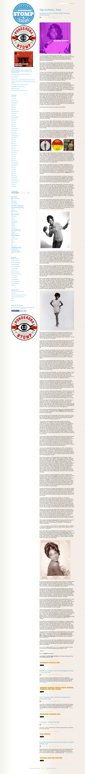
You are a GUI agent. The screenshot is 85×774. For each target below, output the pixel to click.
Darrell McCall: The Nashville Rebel (19, 90)
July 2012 (13, 147)
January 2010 (14, 177)
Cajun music (14, 203)
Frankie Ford (13, 215)
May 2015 (13, 124)
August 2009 (14, 182)
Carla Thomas (14, 78)
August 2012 (14, 145)
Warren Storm (15, 252)
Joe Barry (13, 225)
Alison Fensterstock (53, 746)
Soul (58, 662)
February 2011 (14, 162)
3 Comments (58, 701)
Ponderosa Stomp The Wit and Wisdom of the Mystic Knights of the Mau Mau (24, 14)
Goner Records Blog (15, 262)
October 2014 (14, 130)
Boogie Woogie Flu (15, 258)
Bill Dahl (50, 17)
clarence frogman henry (14, 204)
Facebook (13, 293)
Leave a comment (57, 17)
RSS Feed (48, 768)
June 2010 (13, 169)
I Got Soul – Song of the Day (50, 722)
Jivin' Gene (13, 224)
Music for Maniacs (15, 272)
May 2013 (13, 143)
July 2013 (13, 139)
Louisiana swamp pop (15, 229)
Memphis (41, 755)
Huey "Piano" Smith (14, 221)
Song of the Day (46, 731)
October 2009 (14, 179)
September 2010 (15, 164)
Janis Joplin (70, 687)
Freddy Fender (13, 216)
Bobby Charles (14, 200)
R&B (49, 711)
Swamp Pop (16, 248)
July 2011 (13, 154)
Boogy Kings (51, 687)
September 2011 (15, 150)
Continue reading (44, 682)
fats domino (15, 214)
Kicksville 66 (14, 270)
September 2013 (15, 135)
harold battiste (13, 220)
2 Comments (55, 724)
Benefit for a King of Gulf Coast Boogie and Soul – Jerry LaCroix (56, 671)
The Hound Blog (15, 279)
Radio (12, 298)
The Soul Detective (15, 281)
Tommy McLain (14, 249)
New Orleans (45, 711)
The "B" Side (14, 277)
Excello (12, 212)
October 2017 (14, 100)
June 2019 (13, 98)
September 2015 (15, 117)
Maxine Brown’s (43, 647)
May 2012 (13, 149)
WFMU (12, 285)
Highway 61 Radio (15, 264)
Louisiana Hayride (14, 228)
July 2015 (13, 120)
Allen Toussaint (15, 198)
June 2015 (13, 122)
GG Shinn (64, 687)
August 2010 (14, 165)
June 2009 (13, 186)
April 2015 (13, 126)
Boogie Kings (43, 687)
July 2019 (13, 96)
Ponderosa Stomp (56, 647)
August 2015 (14, 119)
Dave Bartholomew (17, 207)
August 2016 (14, 113)
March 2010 (13, 175)
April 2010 (13, 173)
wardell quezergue (15, 250)
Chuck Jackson (44, 662)
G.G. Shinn (58, 687)
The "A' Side (14, 275)
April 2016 (13, 115)
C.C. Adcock (13, 201)
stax (12, 244)
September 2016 (15, 111)
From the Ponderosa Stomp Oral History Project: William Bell (57, 743)
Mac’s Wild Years (15, 76)
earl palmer (13, 210)
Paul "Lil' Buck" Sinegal (14, 238)
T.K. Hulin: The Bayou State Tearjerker (19, 84)
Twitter (12, 300)
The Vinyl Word (14, 283)
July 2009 (13, 184)
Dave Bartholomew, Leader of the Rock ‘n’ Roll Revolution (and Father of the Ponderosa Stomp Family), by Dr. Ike (21, 71)
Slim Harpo (13, 242)
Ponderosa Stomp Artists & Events (18, 295)
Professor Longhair (14, 239)
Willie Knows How (15, 88)
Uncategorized (56, 731)
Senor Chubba (51, 701)
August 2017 (14, 104)
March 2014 (13, 132)
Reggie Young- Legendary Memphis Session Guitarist (23, 79)
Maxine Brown (65, 55)
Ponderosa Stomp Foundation (18, 296)
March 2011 (13, 160)
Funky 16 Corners (15, 260)
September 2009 (15, 180)
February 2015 (14, 128)
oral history (46, 755)
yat (12, 253)
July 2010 (13, 167)
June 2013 (13, 141)
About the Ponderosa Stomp (17, 291)
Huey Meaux (14, 222)
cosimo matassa (17, 206)
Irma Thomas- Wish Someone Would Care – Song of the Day (55, 698)
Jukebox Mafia (14, 268)
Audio (41, 711)
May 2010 (13, 171)
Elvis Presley (14, 211)
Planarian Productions (16, 273)
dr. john (12, 209)
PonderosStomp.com (53, 768)
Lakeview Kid (52, 674)
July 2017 (13, 105)
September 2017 (15, 102)
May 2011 (13, 158)
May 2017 (13, 109)
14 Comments (59, 674)
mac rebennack (15, 230)
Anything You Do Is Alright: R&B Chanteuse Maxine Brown (55, 14)
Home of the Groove (15, 266)
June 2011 (13, 156)
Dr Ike (50, 724)
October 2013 (14, 134)
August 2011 (14, 152)
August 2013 (14, 137)
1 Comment (60, 746)
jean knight (12, 223)
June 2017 (13, 107)
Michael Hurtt (14, 234)
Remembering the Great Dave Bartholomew (21, 74)
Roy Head (12, 241)
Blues (12, 199)
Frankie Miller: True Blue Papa (18, 86)
